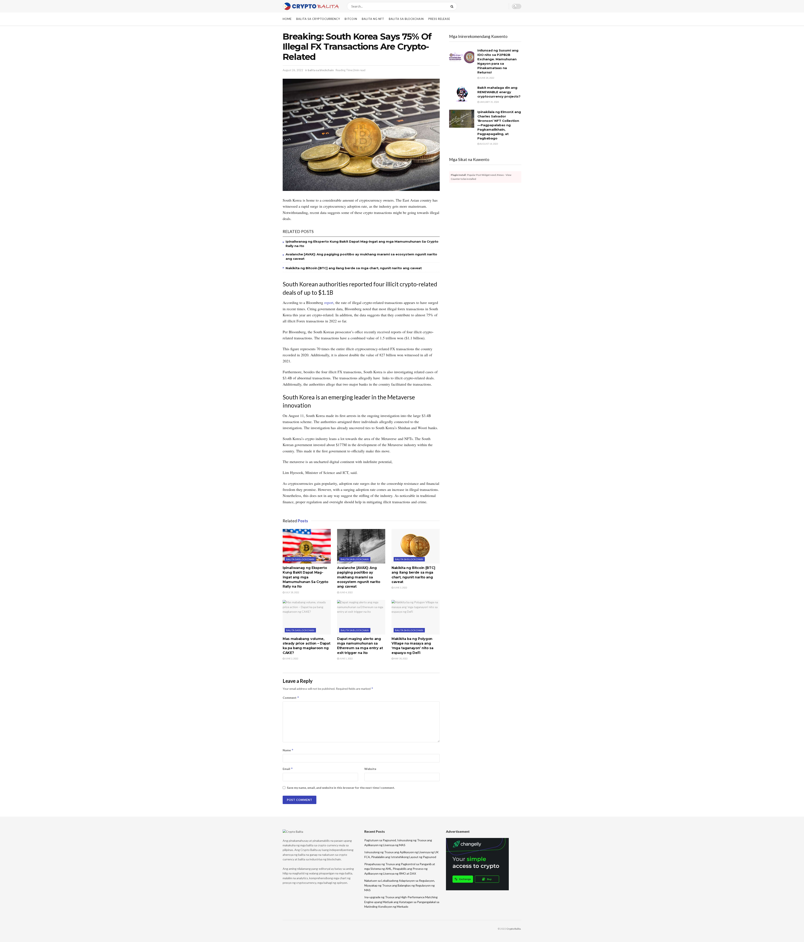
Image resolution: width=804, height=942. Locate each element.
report (328, 302)
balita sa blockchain (406, 19)
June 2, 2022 (291, 658)
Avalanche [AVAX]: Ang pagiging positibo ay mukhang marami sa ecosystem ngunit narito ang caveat (358, 577)
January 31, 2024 (489, 101)
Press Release (439, 19)
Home (287, 19)
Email (288, 769)
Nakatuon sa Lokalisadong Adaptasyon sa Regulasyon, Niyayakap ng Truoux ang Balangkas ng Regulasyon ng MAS (399, 885)
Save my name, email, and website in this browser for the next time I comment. (341, 787)
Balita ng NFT (373, 19)
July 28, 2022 (292, 592)
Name (288, 750)
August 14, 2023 (488, 143)
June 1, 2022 (346, 658)
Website (370, 769)
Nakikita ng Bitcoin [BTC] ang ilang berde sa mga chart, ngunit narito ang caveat (354, 268)
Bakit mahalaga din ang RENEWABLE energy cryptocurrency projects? (499, 92)
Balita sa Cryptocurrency (318, 19)
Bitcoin (351, 19)
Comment (291, 698)
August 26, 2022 (293, 70)
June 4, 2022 (346, 592)
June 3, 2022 (400, 587)
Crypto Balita (513, 928)
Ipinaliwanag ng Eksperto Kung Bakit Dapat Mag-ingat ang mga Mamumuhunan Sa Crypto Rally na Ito (305, 577)
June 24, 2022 (486, 77)
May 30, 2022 (400, 658)
